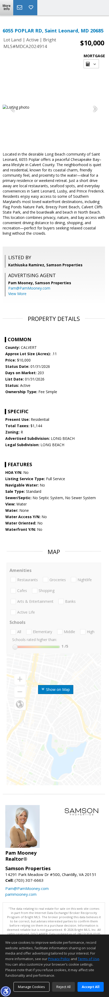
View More (17, 293)
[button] (5, 991)
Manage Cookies (31, 986)
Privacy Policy (59, 958)
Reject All (63, 986)
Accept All (90, 986)
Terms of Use (88, 958)
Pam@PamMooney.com (29, 288)
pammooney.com (21, 894)
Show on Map (57, 689)
